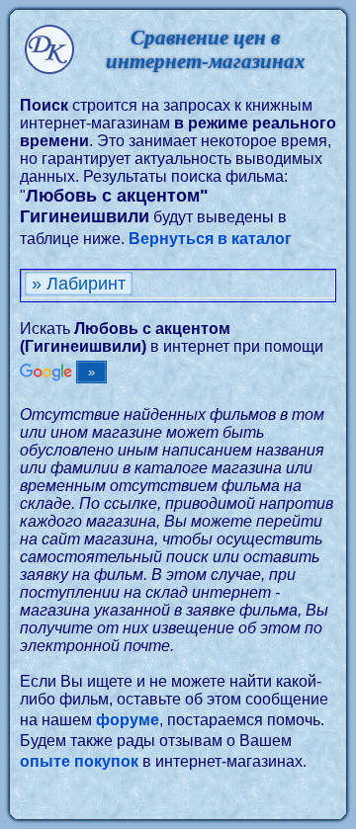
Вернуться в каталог (210, 238)
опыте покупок (79, 761)
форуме (127, 719)
